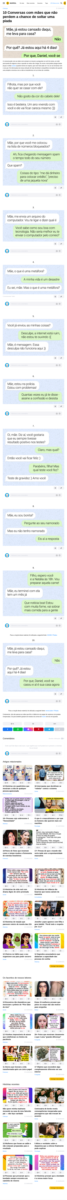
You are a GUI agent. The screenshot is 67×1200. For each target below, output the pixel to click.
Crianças (5, 8)
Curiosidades (38, 897)
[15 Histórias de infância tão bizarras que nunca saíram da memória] (49, 876)
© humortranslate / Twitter (9, 296)
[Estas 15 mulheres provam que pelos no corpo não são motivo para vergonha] (49, 989)
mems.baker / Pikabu (52, 710)
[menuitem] (21, 3)
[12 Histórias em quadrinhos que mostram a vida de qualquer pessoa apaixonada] (17, 773)
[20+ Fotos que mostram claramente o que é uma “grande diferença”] (49, 1022)
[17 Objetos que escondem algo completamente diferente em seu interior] (49, 1054)
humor (44, 716)
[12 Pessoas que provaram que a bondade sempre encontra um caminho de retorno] (17, 1163)
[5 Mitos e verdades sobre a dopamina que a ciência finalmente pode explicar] (49, 1130)
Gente (36, 791)
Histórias (5, 823)
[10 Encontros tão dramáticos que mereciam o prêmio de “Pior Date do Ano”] (17, 989)
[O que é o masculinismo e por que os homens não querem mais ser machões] (49, 805)
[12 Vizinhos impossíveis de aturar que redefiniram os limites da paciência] (17, 1022)
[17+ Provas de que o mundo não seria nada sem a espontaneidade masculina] (49, 838)
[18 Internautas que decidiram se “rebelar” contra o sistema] (49, 773)
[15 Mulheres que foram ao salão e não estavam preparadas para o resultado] (17, 1130)
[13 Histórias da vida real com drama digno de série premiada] (17, 876)
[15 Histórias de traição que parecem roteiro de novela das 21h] (17, 909)
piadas (14, 65)
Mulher (36, 1010)
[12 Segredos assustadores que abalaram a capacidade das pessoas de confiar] (49, 941)
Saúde (4, 959)
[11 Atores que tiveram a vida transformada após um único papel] (17, 1054)
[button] (12, 723)
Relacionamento (7, 793)
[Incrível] (11, 3)
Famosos (5, 858)
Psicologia (37, 826)
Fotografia (37, 1039)
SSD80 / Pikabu (52, 635)
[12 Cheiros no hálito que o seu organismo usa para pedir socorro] (17, 941)
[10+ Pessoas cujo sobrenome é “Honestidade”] (17, 805)
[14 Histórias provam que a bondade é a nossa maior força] (49, 1163)
